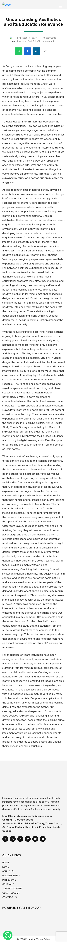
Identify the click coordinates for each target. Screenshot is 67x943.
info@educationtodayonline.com (33, 816)
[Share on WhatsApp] (18, 51)
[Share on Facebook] (27, 51)
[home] (6, 4)
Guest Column (11, 893)
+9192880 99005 (23, 819)
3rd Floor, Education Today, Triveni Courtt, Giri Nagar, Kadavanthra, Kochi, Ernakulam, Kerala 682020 (32, 827)
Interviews (9, 880)
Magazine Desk (11, 875)
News (5, 866)
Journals (8, 884)
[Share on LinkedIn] (36, 51)
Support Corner (12, 888)
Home (5, 862)
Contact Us (9, 897)
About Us (8, 871)
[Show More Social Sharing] (47, 51)
